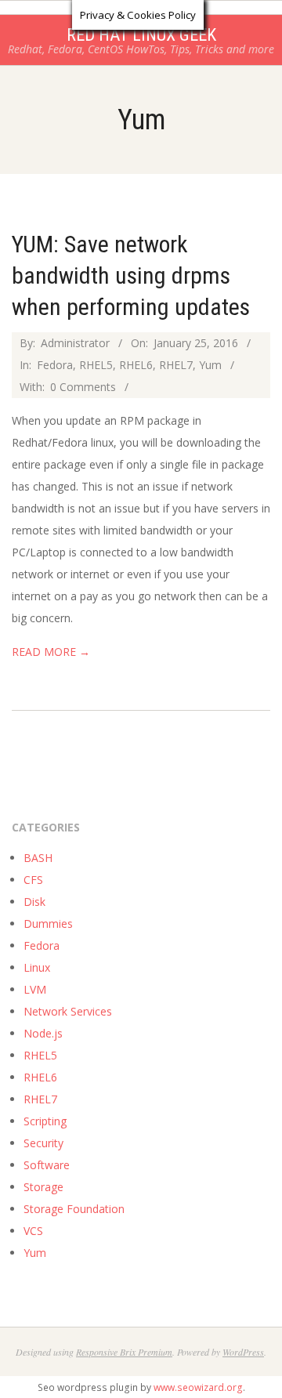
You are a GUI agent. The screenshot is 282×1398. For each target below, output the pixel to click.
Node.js (43, 1033)
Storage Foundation (74, 1208)
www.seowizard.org (198, 1387)
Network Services (68, 1011)
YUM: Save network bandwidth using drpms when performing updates (131, 275)
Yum (210, 364)
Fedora (55, 364)
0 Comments (83, 386)
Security (43, 1142)
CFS (33, 879)
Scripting (45, 1121)
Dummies (48, 923)
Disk (34, 901)
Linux (37, 967)
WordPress (243, 1351)
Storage (43, 1186)
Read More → (51, 651)
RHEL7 (176, 364)
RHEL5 (96, 364)
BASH (38, 857)
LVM (35, 989)
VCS (33, 1230)
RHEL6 (136, 364)
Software (47, 1164)
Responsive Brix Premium (124, 1351)
